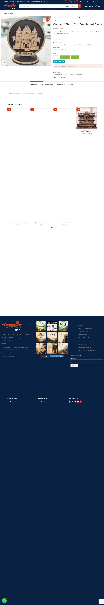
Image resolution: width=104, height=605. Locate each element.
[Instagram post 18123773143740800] (41, 337)
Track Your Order (83, 331)
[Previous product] (54, 20)
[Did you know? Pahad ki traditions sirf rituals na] (52, 337)
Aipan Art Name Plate (40, 223)
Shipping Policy (82, 344)
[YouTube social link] (74, 1)
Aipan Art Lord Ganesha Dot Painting (17, 223)
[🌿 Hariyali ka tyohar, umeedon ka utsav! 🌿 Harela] (41, 326)
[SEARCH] (79, 6)
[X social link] (69, 1)
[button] (4, 600)
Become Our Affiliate (84, 347)
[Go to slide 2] (52, 227)
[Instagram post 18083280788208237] (52, 326)
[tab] (36, 83)
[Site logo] (10, 6)
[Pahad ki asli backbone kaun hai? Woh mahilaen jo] (52, 348)
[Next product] (58, 20)
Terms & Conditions (84, 341)
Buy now (74, 57)
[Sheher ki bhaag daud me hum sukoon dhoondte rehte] (63, 337)
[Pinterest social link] (77, 1)
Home (54, 17)
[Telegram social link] (65, 77)
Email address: (74, 358)
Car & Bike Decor (62, 17)
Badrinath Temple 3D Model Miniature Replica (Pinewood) (86, 130)
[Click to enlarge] (4, 63)
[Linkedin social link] (63, 77)
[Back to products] (56, 20)
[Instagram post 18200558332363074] (41, 348)
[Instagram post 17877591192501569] (63, 326)
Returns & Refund (83, 338)
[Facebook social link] (66, 1)
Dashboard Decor (71, 17)
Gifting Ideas (80, 74)
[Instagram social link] (71, 1)
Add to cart (65, 57)
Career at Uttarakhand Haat (87, 350)
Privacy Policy (82, 335)
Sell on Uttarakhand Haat (85, 328)
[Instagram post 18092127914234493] (63, 348)
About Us (80, 325)
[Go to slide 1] (51, 227)
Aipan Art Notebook (63, 223)
